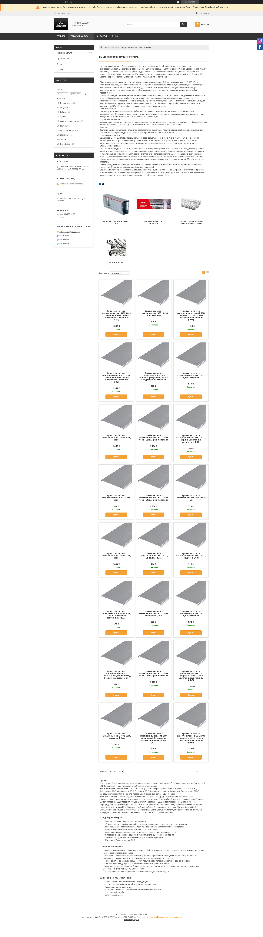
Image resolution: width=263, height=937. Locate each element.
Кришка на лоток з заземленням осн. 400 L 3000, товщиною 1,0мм (153, 613)
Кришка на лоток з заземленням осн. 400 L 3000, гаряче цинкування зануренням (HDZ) (191, 438)
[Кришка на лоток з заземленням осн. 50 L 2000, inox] (191, 478)
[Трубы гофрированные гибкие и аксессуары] (191, 204)
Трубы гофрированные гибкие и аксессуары (191, 222)
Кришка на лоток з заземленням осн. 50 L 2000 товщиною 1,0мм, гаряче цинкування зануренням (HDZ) (153, 738)
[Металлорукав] (116, 245)
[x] (103, 184)
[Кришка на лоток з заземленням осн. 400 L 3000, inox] (116, 418)
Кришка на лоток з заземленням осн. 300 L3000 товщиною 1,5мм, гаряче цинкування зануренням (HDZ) (116, 377)
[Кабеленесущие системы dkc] (116, 204)
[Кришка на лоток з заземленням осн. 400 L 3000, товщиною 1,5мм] (191, 536)
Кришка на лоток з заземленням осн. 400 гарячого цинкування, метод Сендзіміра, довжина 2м (116, 674)
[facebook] (100, 184)
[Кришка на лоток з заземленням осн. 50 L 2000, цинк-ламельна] (153, 536)
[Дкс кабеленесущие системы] (154, 204)
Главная (61, 36)
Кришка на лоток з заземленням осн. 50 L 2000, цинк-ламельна (154, 555)
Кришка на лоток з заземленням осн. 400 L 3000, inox (116, 437)
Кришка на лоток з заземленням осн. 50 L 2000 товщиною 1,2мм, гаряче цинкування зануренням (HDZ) (191, 738)
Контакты (101, 36)
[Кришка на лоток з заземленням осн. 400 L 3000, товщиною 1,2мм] (116, 716)
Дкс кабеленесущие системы (154, 222)
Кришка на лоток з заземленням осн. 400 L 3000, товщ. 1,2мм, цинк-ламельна (153, 437)
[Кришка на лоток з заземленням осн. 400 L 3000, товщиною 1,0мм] (153, 594)
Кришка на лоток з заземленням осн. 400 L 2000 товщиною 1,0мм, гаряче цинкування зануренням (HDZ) (116, 315)
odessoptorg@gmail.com (69, 232)
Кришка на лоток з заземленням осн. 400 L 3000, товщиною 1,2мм (116, 736)
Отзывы (60, 70)
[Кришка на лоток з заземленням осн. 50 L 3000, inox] (116, 478)
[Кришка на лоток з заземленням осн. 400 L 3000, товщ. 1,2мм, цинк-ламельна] (153, 418)
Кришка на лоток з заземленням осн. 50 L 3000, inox (116, 497)
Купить (116, 334)
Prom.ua (143, 915)
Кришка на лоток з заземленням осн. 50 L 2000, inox (191, 497)
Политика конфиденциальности (170, 917)
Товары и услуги (79, 36)
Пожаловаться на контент (147, 917)
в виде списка (207, 273)
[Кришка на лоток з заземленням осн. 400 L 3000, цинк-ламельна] (191, 594)
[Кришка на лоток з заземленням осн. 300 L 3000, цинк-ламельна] (153, 293)
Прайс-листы (63, 58)
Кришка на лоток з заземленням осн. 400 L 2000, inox (116, 555)
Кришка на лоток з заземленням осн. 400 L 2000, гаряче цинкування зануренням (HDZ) (116, 614)
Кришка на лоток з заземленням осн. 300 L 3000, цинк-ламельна (153, 313)
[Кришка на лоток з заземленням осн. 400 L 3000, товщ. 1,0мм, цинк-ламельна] (153, 654)
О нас (115, 36)
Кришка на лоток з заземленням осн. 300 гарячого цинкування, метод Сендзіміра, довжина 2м (153, 376)
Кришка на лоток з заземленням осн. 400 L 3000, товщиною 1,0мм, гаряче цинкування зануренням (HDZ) (191, 675)
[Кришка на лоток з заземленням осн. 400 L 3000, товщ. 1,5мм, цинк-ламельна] (153, 478)
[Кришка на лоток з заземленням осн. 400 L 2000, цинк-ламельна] (191, 356)
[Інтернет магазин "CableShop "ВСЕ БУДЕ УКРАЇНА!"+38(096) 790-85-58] (61, 29)
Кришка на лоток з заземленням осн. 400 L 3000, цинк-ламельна (191, 613)
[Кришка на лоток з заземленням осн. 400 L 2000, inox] (116, 536)
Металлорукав (115, 263)
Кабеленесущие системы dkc (115, 222)
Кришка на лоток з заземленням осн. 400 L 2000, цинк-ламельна (191, 375)
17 (205, 771)
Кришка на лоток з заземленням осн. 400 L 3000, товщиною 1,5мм (191, 555)
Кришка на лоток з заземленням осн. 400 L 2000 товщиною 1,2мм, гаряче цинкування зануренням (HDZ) (191, 315)
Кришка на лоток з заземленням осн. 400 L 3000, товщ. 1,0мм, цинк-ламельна (153, 673)
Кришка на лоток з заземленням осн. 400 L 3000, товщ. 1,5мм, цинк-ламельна (153, 497)
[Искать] (183, 24)
